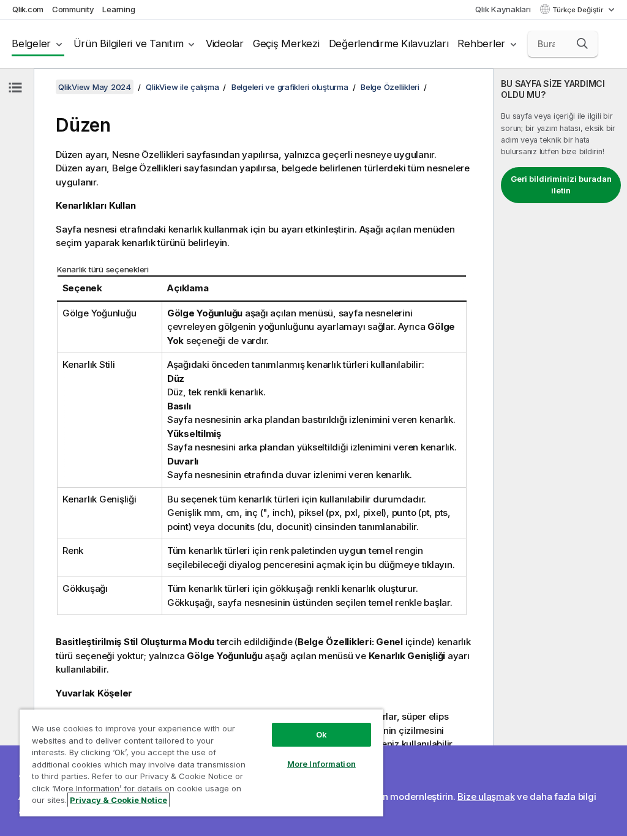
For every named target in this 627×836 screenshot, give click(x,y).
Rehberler (481, 43)
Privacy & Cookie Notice (118, 800)
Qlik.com (27, 9)
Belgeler (31, 43)
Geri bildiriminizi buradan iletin (561, 185)
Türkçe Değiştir (578, 10)
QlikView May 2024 (94, 87)
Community (73, 9)
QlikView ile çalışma (182, 87)
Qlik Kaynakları (502, 9)
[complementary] (560, 452)
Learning (118, 9)
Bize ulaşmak (485, 796)
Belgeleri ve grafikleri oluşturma (289, 87)
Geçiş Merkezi (286, 43)
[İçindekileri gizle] (15, 87)
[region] (201, 762)
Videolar (225, 43)
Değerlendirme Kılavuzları (389, 43)
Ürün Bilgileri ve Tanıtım (128, 43)
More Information (321, 764)
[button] (582, 43)
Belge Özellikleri (390, 87)
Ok (321, 734)
